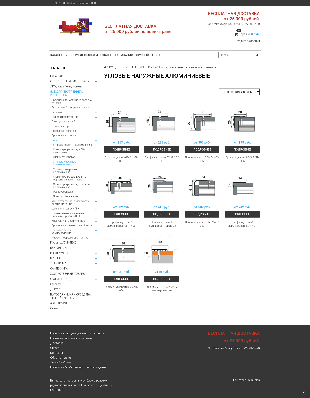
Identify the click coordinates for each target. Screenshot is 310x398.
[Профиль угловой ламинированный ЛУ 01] (242, 186)
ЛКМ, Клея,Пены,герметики (67, 86)
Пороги (56, 140)
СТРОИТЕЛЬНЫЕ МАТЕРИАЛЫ (69, 81)
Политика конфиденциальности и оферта (77, 333)
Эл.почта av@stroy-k (221, 24)
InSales (255, 380)
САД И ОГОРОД (60, 279)
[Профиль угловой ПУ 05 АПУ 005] (242, 121)
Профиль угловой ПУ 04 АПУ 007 (202, 159)
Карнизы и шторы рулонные (68, 220)
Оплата (55, 348)
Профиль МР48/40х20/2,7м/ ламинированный (162, 288)
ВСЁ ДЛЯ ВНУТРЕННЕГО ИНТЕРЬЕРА (66, 93)
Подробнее (121, 149)
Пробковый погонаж (64, 130)
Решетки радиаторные (65, 116)
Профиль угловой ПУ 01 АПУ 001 (121, 159)
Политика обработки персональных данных (79, 367)
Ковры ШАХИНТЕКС (63, 242)
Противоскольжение (65, 196)
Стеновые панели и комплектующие (63, 231)
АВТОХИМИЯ (58, 303)
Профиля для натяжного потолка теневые (72, 101)
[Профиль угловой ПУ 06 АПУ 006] (121, 250)
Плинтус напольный (64, 121)
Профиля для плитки (64, 135)
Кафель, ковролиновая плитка (70, 237)
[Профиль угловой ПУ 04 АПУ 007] (202, 121)
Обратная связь (87, 3)
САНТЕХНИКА (59, 268)
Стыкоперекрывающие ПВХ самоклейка (69, 151)
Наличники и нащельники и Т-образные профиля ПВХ (69, 215)
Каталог (56, 55)
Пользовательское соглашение (71, 338)
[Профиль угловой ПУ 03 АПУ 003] (161, 121)
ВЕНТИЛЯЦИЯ (59, 247)
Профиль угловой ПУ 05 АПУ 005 (242, 159)
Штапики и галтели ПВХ (65, 208)
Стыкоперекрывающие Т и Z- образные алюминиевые (70, 178)
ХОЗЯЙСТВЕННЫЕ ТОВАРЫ (67, 273)
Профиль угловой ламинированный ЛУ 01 (242, 224)
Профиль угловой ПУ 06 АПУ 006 (121, 288)
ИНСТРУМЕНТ (59, 253)
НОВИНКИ (56, 76)
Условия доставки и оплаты (88, 55)
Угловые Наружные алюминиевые (64, 163)
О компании (123, 55)
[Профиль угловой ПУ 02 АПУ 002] (202, 186)
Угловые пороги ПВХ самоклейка (73, 144)
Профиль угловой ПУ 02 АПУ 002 (202, 224)
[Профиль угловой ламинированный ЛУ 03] (161, 186)
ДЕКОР (55, 289)
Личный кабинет (149, 55)
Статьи (56, 3)
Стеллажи (56, 284)
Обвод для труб (61, 126)
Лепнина (57, 112)
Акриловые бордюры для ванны (70, 107)
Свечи (54, 308)
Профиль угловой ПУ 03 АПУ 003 (162, 159)
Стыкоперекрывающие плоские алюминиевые (72, 186)
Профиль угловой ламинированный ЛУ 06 (121, 224)
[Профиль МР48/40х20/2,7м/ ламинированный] (161, 250)
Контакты (56, 352)
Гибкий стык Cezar (64, 157)
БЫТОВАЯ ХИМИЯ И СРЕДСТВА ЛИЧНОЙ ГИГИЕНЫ (70, 296)
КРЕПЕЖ (56, 258)
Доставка (69, 3)
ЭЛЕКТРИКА (58, 263)
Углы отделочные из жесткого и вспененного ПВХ (70, 202)
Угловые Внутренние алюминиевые (65, 170)
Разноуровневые (63, 191)
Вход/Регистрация (248, 41)
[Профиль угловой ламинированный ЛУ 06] (121, 186)
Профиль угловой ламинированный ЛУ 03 (162, 224)
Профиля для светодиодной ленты (72, 225)
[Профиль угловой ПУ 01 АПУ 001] (121, 121)
